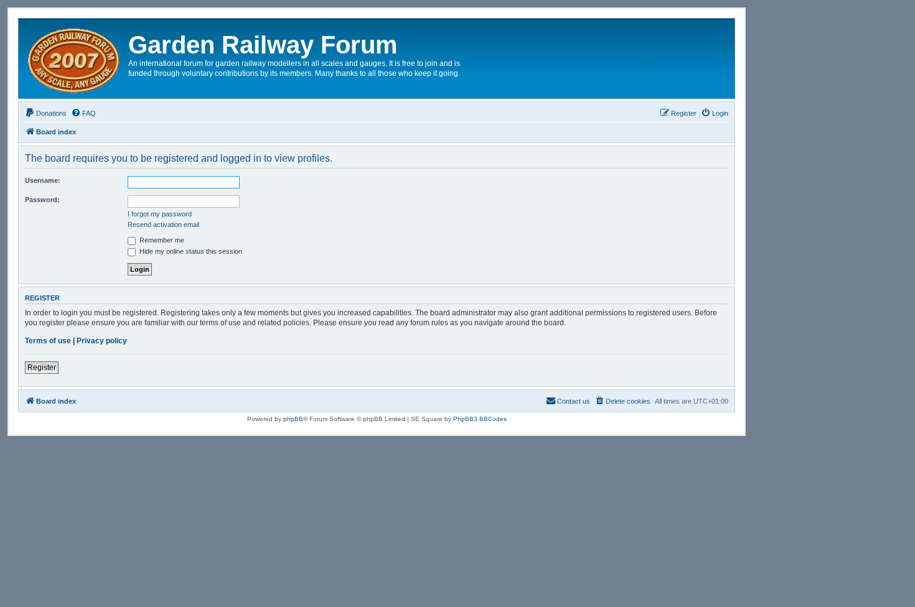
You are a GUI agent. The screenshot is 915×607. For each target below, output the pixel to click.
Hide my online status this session (190, 251)
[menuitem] (46, 113)
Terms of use (48, 340)
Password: (42, 199)
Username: (42, 180)
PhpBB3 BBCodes (480, 418)
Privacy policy (102, 340)
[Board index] (75, 58)
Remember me (161, 240)
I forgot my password (160, 214)
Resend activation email (163, 224)
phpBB (293, 418)
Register (41, 367)
